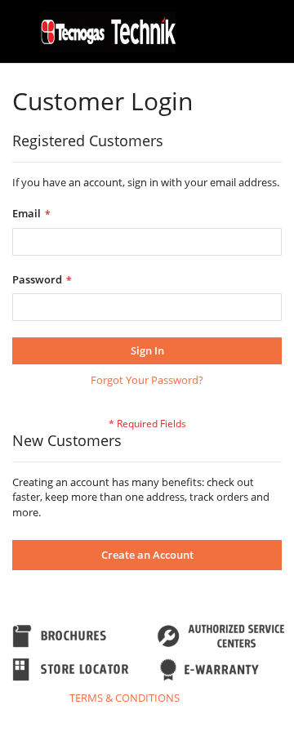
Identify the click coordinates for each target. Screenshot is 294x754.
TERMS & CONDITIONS (124, 697)
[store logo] (108, 31)
